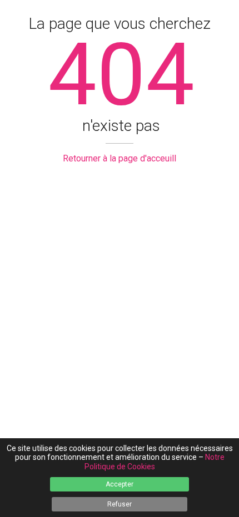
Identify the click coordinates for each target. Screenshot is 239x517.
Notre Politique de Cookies (154, 462)
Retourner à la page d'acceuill (119, 158)
